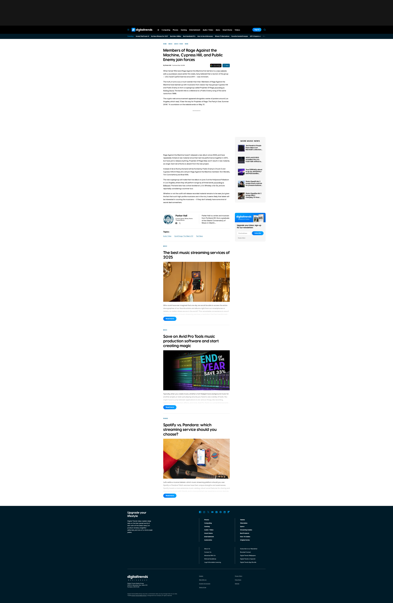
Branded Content (245, 552)
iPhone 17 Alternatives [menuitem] (222, 36)
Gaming (207, 527)
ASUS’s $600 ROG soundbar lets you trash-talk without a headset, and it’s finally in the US (253, 162)
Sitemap (237, 583)
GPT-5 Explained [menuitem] (255, 36)
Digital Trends (138, 32)
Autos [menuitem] (218, 30)
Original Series (245, 540)
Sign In (256, 30)
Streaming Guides (246, 530)
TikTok (216, 512)
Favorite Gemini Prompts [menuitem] (239, 36)
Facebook (200, 512)
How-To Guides (245, 537)
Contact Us (207, 552)
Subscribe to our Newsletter (248, 549)
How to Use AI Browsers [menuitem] (205, 36)
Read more (170, 319)
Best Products (244, 533)
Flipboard (229, 512)
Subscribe (257, 233)
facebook (176, 223)
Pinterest (221, 512)
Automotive (208, 540)
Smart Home (208, 533)
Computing (208, 523)
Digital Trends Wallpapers (248, 555)
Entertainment (209, 537)
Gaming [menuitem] (184, 30)
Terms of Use (202, 587)
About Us (207, 549)
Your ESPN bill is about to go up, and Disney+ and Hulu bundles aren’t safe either (254, 172)
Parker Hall (168, 65)
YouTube (212, 512)
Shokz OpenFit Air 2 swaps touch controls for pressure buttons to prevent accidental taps (254, 185)
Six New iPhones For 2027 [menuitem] (159, 36)
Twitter (208, 512)
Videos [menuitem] (237, 30)
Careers (201, 576)
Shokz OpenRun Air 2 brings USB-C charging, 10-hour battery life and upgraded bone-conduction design (253, 198)
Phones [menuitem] (175, 30)
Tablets (242, 520)
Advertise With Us (210, 555)
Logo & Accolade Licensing (212, 562)
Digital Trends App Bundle (248, 562)
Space (242, 527)
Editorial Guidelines (210, 559)
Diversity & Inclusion (204, 583)
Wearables (243, 523)
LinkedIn (225, 512)
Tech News (199, 236)
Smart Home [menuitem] (227, 30)
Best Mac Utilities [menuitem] (175, 36)
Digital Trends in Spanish (247, 559)
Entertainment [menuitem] (194, 30)
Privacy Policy (241, 238)
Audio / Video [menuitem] (208, 30)
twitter (180, 223)
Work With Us (202, 580)
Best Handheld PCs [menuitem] (189, 36)
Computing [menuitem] (166, 30)
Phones (206, 520)
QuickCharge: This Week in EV (183, 236)
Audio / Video (167, 236)
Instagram (204, 512)
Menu (128, 30)
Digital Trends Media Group (138, 595)
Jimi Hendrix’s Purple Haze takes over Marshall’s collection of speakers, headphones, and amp (254, 150)
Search (264, 30)
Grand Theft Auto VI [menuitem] (142, 36)
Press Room (238, 580)
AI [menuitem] (158, 30)
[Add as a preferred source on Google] (215, 65)
